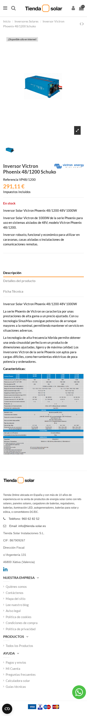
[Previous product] (81, 23)
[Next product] (83, 23)
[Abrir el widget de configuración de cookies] (7, 709)
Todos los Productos (19, 646)
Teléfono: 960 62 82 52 (24, 518)
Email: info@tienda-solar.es (27, 526)
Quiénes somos (16, 586)
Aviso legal (13, 611)
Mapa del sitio (15, 599)
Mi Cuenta (13, 668)
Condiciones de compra (22, 623)
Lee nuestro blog (17, 605)
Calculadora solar (18, 681)
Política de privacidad (20, 629)
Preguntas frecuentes (21, 674)
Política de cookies (18, 617)
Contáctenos (14, 593)
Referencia (10, 179)
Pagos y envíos (16, 662)
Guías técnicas (16, 686)
